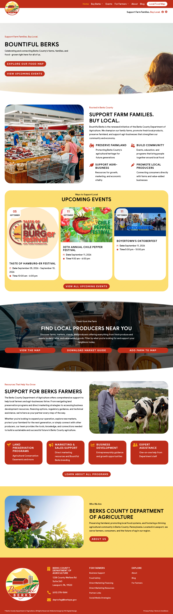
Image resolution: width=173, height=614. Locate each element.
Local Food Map (157, 4)
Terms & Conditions (161, 611)
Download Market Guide (86, 350)
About (134, 4)
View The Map (30, 350)
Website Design (55, 611)
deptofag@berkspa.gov (65, 600)
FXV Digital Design (70, 611)
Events (109, 4)
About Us (99, 539)
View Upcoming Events (24, 73)
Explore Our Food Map (25, 63)
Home (86, 4)
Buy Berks (96, 4)
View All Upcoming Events (86, 286)
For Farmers (121, 4)
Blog (142, 4)
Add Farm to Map (143, 350)
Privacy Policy (148, 611)
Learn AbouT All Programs (86, 474)
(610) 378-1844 (60, 592)
